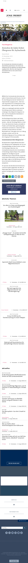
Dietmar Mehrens (5, 417)
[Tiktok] (21, 533)
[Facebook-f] (6, 533)
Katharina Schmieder (12, 254)
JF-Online (4, 282)
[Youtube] (12, 533)
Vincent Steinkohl (4, 310)
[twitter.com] (9, 533)
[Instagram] (15, 533)
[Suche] (25, 528)
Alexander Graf (5, 429)
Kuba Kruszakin (12, 225)
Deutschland (5, 54)
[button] (6, 10)
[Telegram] (18, 533)
